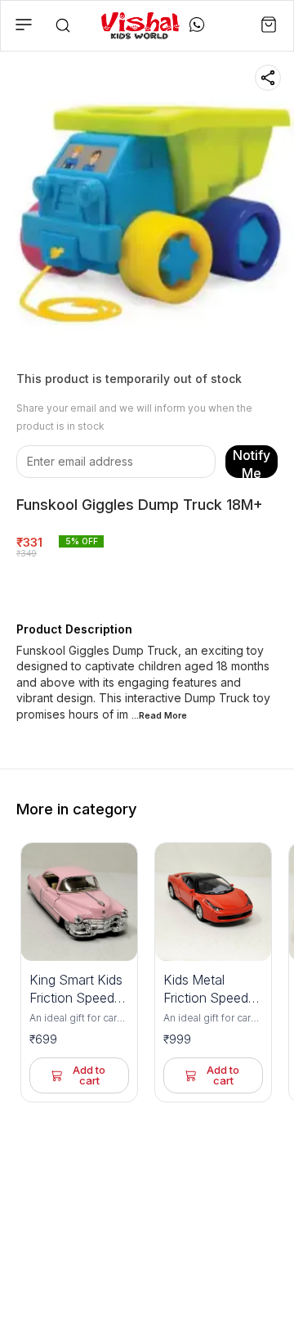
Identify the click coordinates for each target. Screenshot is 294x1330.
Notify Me (251, 462)
